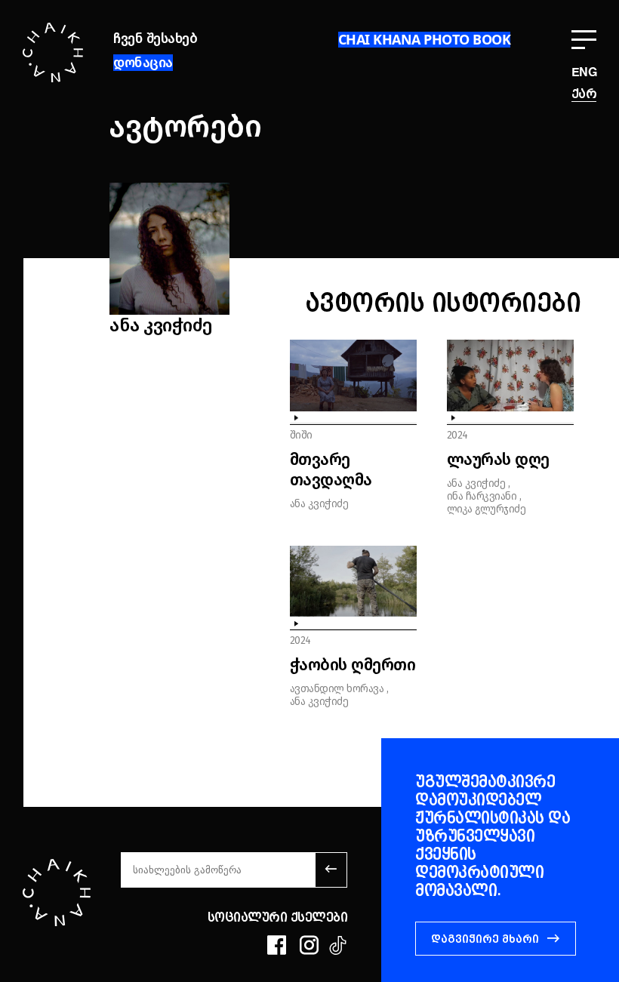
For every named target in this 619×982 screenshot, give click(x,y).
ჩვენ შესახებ (155, 38)
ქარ (584, 94)
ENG (584, 73)
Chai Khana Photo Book (424, 39)
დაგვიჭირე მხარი (485, 939)
